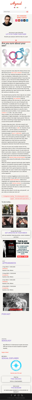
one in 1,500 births (17, 133)
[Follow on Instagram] (16, 20)
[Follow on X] (24, 20)
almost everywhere (15, 179)
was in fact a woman (16, 72)
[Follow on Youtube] (19, 20)
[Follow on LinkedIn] (27, 20)
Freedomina (5, 275)
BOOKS (19, 17)
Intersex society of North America (17, 157)
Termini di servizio (20, 398)
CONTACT (24, 17)
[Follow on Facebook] (22, 20)
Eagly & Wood (5, 352)
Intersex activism (16, 183)
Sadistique (5, 268)
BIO (18, 16)
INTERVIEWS (23, 16)
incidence (4, 112)
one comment (16, 98)
